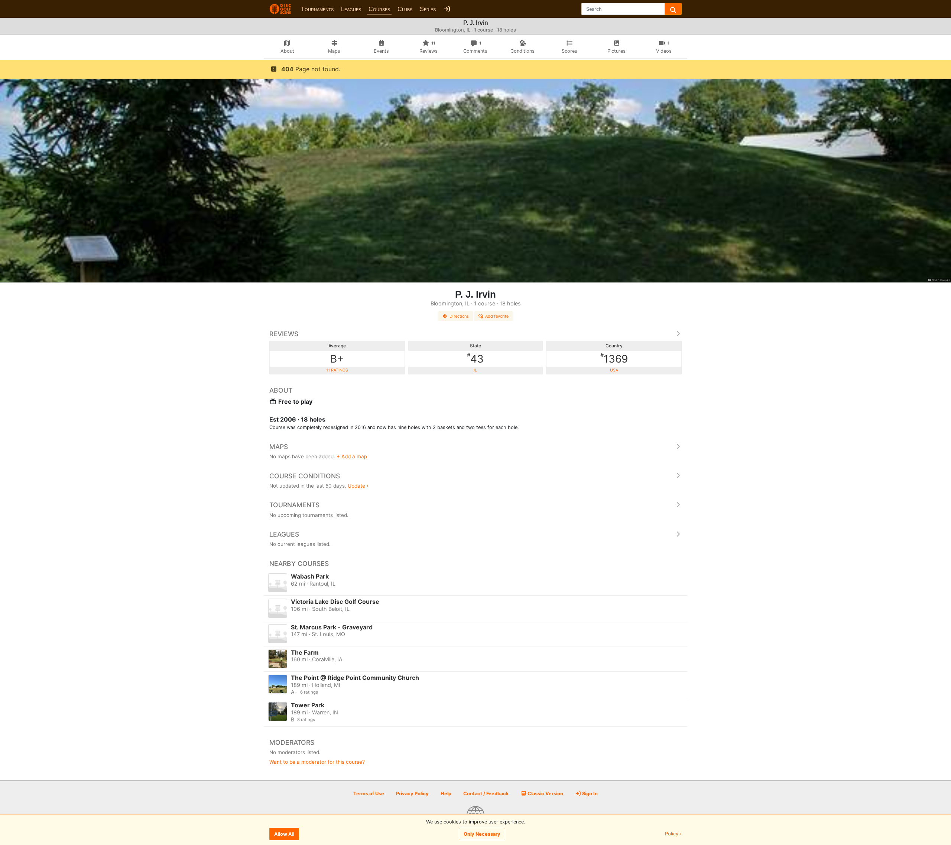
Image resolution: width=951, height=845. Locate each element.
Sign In (589, 793)
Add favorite (497, 316)
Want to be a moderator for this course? (317, 762)
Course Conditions (304, 476)
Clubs (404, 9)
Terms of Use (368, 793)
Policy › (673, 834)
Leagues (351, 9)
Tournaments (317, 9)
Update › (358, 486)
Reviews (283, 334)
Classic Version (544, 793)
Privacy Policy (412, 793)
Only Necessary (482, 834)
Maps (278, 447)
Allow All (284, 834)
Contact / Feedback (486, 793)
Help (446, 793)
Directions (459, 316)
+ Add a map (352, 456)
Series (428, 9)
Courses (379, 9)
